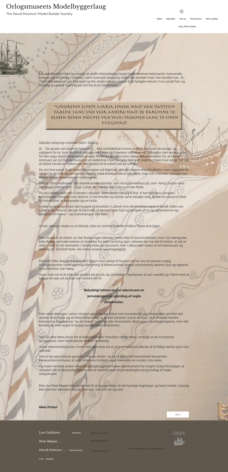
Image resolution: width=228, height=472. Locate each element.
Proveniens (196, 19)
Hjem (159, 19)
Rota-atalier (212, 19)
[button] (178, 414)
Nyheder (170, 19)
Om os (182, 19)
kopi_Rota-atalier (187, 26)
